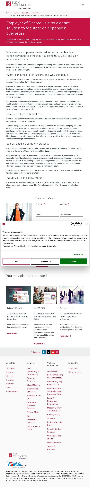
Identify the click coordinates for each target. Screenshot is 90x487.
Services (10, 376)
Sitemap (51, 418)
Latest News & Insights (30, 13)
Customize (44, 261)
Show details (78, 254)
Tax (28, 416)
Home (8, 13)
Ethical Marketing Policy (55, 423)
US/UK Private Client (33, 428)
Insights (16, 13)
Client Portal (12, 391)
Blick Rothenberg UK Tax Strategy (55, 376)
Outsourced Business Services (32, 405)
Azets (9, 387)
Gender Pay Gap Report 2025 (55, 383)
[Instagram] (57, 352)
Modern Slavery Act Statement (54, 409)
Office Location (74, 372)
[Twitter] (48, 352)
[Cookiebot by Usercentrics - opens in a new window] (72, 224)
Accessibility (52, 371)
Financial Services (31, 379)
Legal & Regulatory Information (52, 401)
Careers (10, 383)
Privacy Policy (53, 414)
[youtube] (53, 352)
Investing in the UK (34, 397)
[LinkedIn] (44, 352)
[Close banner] (86, 224)
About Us (10, 368)
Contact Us (73, 368)
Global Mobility (33, 385)
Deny (16, 261)
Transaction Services (32, 421)
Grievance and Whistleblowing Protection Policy (54, 391)
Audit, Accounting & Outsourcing (33, 371)
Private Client (33, 412)
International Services (33, 390)
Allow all (73, 261)
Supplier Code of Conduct (54, 430)
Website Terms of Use (54, 437)
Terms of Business (51, 448)
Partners (10, 372)
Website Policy (54, 442)
